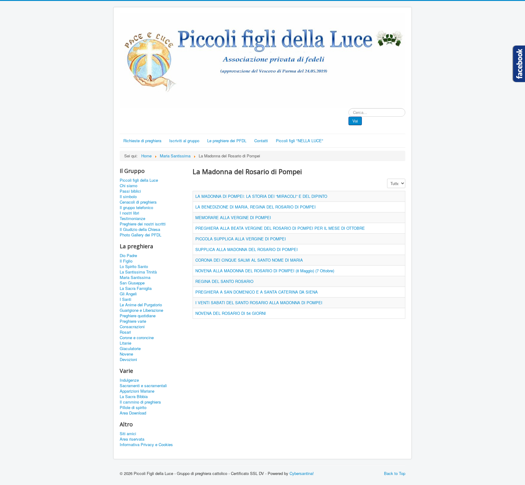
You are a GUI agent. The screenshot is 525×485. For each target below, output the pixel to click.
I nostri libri (129, 213)
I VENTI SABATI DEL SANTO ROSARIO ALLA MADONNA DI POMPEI (258, 302)
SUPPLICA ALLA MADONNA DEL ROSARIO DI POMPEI (246, 249)
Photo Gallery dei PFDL (140, 235)
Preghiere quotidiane (138, 315)
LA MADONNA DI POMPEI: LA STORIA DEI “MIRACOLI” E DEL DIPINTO (261, 196)
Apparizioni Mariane (137, 391)
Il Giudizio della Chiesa (140, 229)
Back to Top (394, 473)
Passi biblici (130, 191)
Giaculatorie (130, 348)
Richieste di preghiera (142, 140)
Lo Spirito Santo (134, 266)
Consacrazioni (132, 326)
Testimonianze (132, 218)
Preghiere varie (133, 321)
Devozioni (128, 359)
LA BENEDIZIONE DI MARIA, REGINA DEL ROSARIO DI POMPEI (255, 207)
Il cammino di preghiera (140, 402)
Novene (126, 354)
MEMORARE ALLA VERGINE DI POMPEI (233, 217)
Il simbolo (128, 196)
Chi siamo (128, 185)
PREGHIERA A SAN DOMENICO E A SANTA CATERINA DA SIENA (256, 292)
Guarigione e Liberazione (141, 310)
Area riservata (132, 439)
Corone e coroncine (137, 337)
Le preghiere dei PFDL (226, 140)
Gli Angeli (128, 294)
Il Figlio (126, 261)
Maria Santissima (135, 277)
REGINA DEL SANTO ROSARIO (224, 281)
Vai (355, 121)
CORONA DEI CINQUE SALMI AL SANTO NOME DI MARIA (249, 260)
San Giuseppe (132, 283)
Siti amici (128, 433)
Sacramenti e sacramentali (143, 385)
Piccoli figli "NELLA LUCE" (299, 140)
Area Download (133, 413)
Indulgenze (129, 380)
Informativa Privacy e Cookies (146, 444)
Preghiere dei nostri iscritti (143, 224)
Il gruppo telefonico (136, 207)
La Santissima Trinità (138, 272)
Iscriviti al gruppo (184, 140)
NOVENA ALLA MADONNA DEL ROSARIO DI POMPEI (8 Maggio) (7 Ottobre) (264, 270)
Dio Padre (128, 255)
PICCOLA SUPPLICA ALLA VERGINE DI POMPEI (240, 239)
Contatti (261, 140)
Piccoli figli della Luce (139, 180)
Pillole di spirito (133, 407)
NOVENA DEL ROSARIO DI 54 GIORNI (230, 313)
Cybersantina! (302, 473)
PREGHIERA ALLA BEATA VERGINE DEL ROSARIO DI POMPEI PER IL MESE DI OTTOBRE (280, 228)
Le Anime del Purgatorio (141, 305)
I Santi (125, 299)
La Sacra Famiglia (136, 288)
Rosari (125, 332)
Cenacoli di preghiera (138, 202)
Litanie (125, 343)
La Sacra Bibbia (134, 396)
